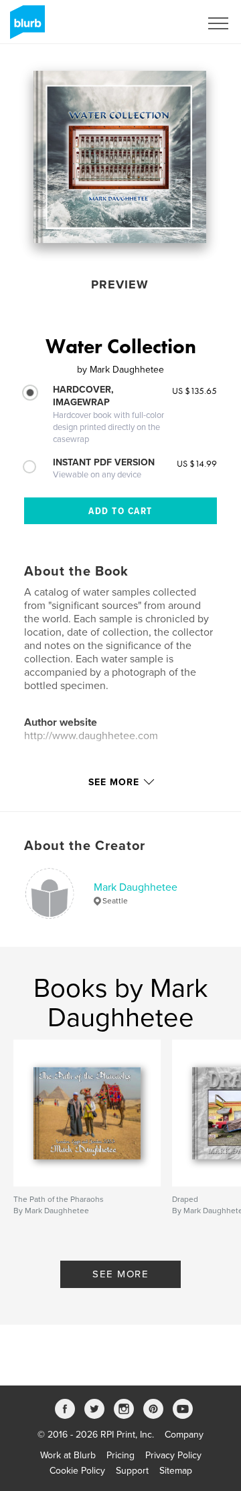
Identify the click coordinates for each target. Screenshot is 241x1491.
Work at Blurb (68, 1455)
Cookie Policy (77, 1470)
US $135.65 (194, 391)
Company (184, 1434)
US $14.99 (197, 463)
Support (132, 1470)
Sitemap (175, 1470)
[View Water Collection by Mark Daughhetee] (119, 157)
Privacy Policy (173, 1455)
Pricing (120, 1455)
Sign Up (166, 23)
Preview (120, 284)
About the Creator (84, 846)
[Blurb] (25, 27)
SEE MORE (120, 1274)
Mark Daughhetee (135, 887)
